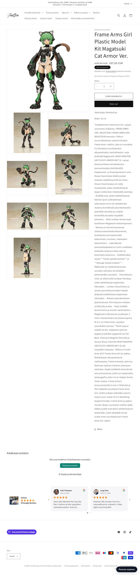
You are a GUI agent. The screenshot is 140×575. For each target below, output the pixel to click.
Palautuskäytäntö (111, 566)
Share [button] (99, 429)
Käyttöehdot (85, 566)
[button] (33, 12)
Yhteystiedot (97, 566)
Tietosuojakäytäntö (71, 566)
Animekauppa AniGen (37, 566)
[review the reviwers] (84, 491)
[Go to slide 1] (87, 512)
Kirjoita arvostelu (70, 465)
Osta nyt (114, 104)
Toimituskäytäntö (126, 566)
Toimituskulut (111, 71)
